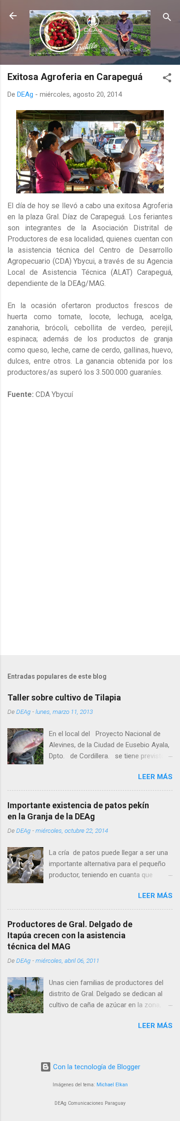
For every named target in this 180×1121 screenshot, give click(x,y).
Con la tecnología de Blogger (95, 1067)
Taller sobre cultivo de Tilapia (64, 697)
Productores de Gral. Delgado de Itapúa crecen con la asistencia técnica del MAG (69, 935)
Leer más (155, 777)
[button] (167, 79)
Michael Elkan (112, 1085)
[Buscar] (167, 19)
